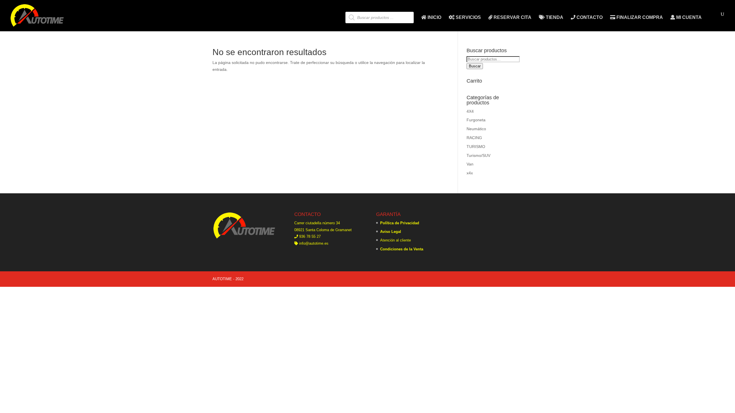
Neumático (476, 128)
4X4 (470, 111)
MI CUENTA (688, 17)
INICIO (433, 17)
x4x (470, 173)
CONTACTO (589, 17)
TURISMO (476, 146)
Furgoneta (476, 120)
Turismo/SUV (478, 155)
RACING (474, 137)
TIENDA (554, 17)
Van (470, 164)
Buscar (475, 66)
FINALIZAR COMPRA (639, 17)
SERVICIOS (467, 17)
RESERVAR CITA (511, 17)
